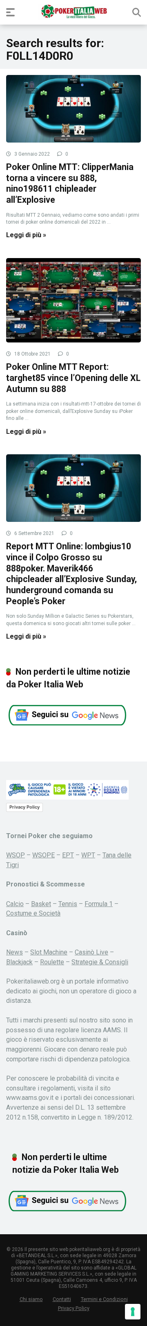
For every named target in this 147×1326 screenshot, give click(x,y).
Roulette (52, 962)
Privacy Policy (24, 807)
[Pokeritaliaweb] (73, 12)
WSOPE (43, 855)
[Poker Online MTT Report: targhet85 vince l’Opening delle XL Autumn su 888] (73, 300)
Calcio (15, 904)
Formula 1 (99, 904)
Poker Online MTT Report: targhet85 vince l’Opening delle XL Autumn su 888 (73, 378)
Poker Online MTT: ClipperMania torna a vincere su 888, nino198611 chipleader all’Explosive (70, 183)
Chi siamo (31, 1299)
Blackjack (19, 962)
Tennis (67, 904)
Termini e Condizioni (104, 1299)
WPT (88, 855)
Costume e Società (33, 913)
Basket (41, 904)
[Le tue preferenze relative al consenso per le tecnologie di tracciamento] (132, 1311)
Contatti (62, 1299)
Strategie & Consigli (99, 962)
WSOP (15, 855)
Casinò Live (91, 952)
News (14, 952)
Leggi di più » (26, 235)
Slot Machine (48, 952)
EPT (68, 855)
